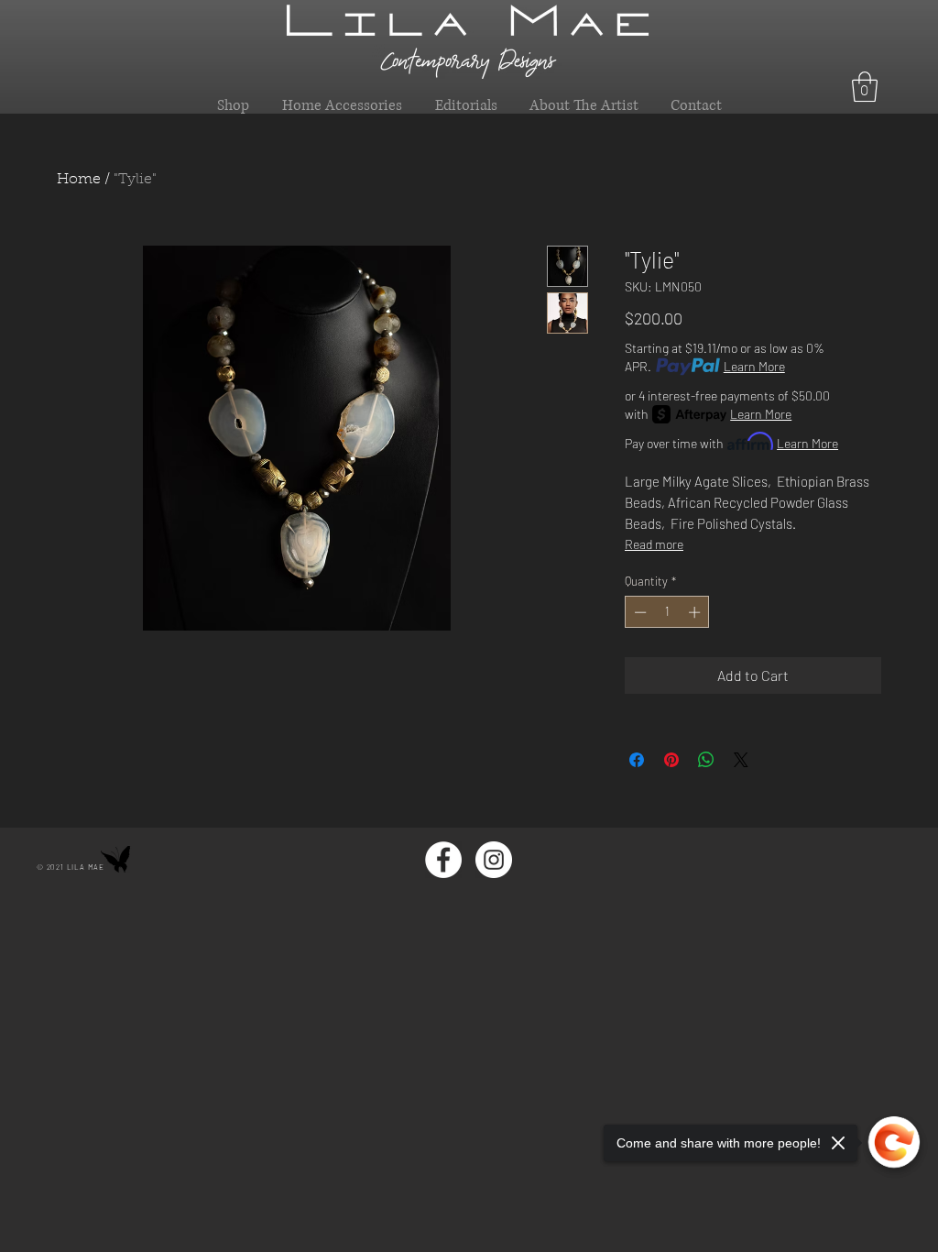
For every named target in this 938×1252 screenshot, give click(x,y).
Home (79, 179)
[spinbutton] (667, 612)
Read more (654, 544)
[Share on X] (741, 760)
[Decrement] (638, 612)
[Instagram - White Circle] (493, 859)
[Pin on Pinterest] (671, 760)
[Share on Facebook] (637, 760)
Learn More (754, 366)
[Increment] (696, 612)
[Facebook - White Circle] (443, 859)
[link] (865, 86)
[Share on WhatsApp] (706, 760)
